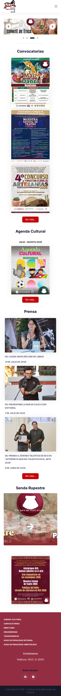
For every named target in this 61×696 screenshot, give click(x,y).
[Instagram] (33, 677)
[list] (30, 26)
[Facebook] (25, 677)
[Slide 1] (23, 38)
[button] (30, 580)
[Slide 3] (30, 38)
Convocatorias (12, 624)
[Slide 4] (36, 38)
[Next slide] (53, 27)
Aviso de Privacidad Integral (18, 640)
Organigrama (10, 632)
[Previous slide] (8, 27)
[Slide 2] (27, 38)
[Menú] (56, 6)
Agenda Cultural (12, 619)
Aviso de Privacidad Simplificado (20, 644)
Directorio (9, 628)
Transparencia (11, 636)
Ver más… (30, 219)
